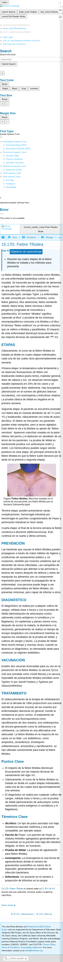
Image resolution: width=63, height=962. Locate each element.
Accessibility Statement (31, 947)
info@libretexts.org (33, 950)
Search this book (8, 54)
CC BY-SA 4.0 (48, 888)
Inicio (15, 237)
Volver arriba (7, 905)
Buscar (5, 958)
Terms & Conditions (11, 947)
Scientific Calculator (15, 162)
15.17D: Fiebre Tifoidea (12, 888)
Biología (49, 237)
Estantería (31, 237)
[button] (10, 184)
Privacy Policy (49, 944)
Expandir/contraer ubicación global (60, 236)
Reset (4, 84)
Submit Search (9, 64)
